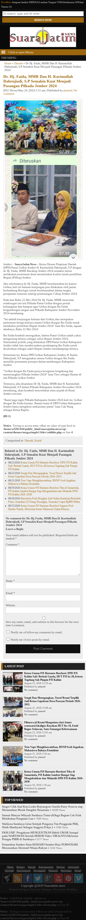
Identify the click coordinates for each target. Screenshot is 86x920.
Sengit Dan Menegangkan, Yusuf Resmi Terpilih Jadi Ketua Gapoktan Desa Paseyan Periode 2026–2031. (42, 475)
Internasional (23, 870)
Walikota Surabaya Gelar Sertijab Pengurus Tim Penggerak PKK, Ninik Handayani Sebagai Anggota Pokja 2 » (40, 825)
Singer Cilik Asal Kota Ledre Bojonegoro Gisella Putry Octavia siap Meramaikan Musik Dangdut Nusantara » (42, 808)
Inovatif (9, 870)
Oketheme (46, 889)
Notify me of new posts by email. (30, 639)
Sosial (38, 440)
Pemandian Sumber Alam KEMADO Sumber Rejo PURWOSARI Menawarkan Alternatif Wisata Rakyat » (40, 846)
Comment (13, 544)
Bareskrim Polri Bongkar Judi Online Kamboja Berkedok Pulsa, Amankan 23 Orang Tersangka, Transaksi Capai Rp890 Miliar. (44, 500)
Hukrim (61, 867)
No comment (30, 690)
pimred (68, 90)
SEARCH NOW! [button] (43, 20)
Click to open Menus (21, 52)
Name (10, 581)
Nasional (53, 870)
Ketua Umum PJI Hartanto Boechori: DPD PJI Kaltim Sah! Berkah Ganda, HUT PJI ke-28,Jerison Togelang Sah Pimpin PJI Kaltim (43, 466)
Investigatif (39, 870)
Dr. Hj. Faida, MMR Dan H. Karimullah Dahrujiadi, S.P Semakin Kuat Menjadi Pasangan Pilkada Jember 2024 (38, 81)
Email (10, 593)
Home (7, 63)
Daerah (18, 63)
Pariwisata (66, 870)
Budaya (20, 867)
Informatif (73, 867)
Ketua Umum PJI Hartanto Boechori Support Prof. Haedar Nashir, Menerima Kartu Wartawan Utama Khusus (41, 507)
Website (10, 605)
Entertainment (46, 867)
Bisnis (10, 867)
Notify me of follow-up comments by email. (37, 632)
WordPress (72, 889)
